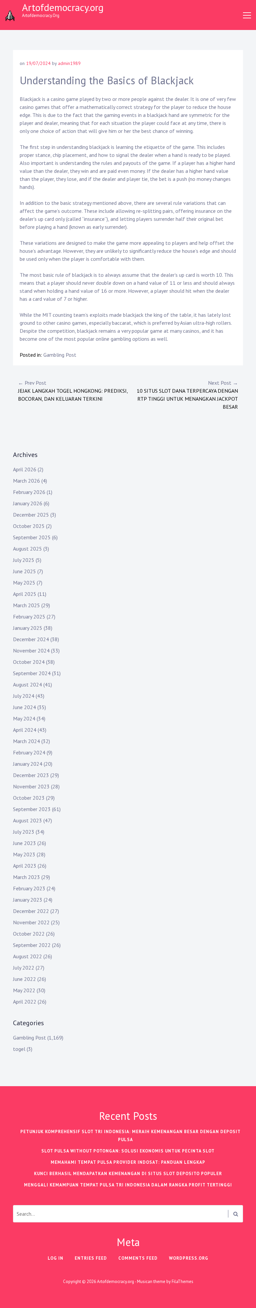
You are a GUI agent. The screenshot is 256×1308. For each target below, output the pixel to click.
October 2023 (29, 797)
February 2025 (29, 616)
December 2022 (31, 911)
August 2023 (27, 820)
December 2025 (31, 514)
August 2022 (27, 956)
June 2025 (24, 571)
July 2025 (23, 560)
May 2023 (24, 854)
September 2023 (32, 809)
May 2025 (24, 582)
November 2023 (31, 786)
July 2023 (23, 831)
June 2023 (24, 843)
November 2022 (31, 922)
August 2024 (27, 684)
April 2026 (24, 469)
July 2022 (23, 967)
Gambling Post (59, 354)
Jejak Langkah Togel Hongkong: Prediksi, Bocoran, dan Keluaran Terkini (73, 390)
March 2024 (26, 741)
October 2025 (29, 526)
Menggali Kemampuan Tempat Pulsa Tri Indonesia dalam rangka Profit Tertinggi (128, 1185)
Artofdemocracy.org (63, 7)
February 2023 (29, 888)
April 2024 (24, 729)
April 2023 (24, 865)
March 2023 (26, 877)
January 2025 (27, 628)
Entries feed (91, 1258)
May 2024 (24, 718)
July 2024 (23, 695)
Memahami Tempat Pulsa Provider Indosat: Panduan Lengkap (128, 1162)
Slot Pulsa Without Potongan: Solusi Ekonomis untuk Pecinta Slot (128, 1151)
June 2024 (24, 707)
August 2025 (27, 548)
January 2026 (27, 503)
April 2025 (24, 594)
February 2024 (29, 752)
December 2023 (31, 775)
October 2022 (29, 933)
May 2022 (24, 990)
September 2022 (32, 945)
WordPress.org (188, 1258)
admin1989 (69, 63)
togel (19, 1049)
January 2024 (27, 763)
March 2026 (26, 480)
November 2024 (31, 650)
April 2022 (24, 1001)
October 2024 (29, 661)
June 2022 (24, 979)
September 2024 (32, 673)
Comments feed (138, 1258)
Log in (55, 1258)
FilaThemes (182, 1281)
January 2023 (27, 899)
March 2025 (26, 605)
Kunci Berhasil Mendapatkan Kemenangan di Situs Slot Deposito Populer (128, 1173)
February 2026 (29, 492)
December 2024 (31, 639)
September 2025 (32, 537)
